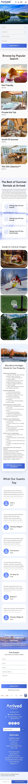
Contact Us (14, 742)
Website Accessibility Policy (14, 746)
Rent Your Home (14, 740)
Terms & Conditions (5, 775)
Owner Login (14, 748)
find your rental (19, 781)
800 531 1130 (15, 712)
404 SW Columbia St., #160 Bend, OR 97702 (15, 717)
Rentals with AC (14, 754)
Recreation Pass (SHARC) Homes (14, 757)
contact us (5, 781)
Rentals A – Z (14, 763)
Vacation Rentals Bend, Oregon (14, 759)
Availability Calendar (14, 738)
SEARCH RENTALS (14, 45)
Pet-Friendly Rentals (14, 752)
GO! (23, 729)
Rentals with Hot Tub (14, 756)
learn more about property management (14, 466)
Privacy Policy (14, 744)
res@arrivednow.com (15, 714)
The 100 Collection (14, 761)
